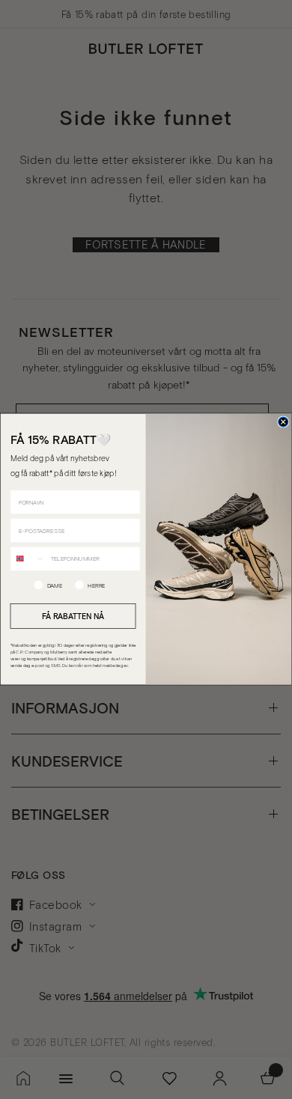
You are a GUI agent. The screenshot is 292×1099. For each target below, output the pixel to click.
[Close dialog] (283, 422)
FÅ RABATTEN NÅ (73, 616)
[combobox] (28, 558)
